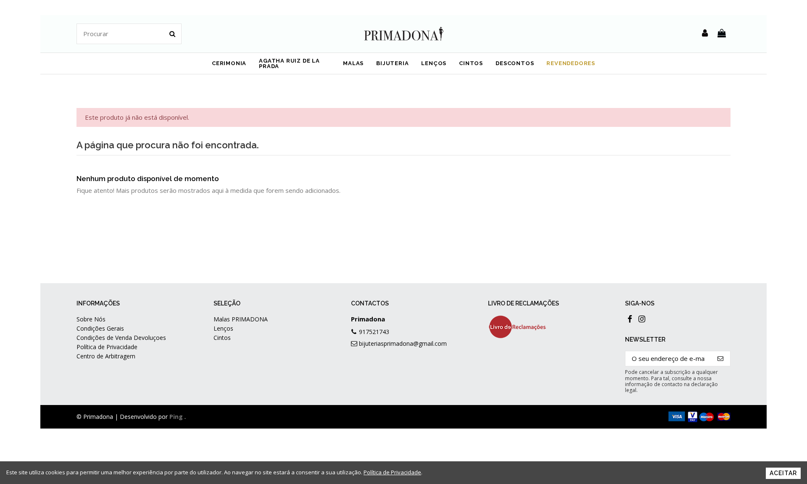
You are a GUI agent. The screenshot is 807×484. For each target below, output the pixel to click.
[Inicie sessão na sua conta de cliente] (704, 33)
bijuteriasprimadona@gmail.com (403, 343)
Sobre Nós (90, 319)
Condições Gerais (100, 328)
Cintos (222, 338)
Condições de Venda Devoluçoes (121, 338)
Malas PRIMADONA (241, 319)
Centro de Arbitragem (105, 356)
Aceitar (783, 473)
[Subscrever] (720, 358)
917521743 (374, 332)
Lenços (223, 328)
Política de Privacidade (106, 347)
